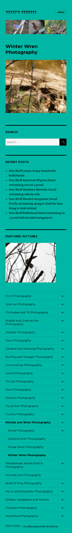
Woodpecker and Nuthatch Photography (24, 465)
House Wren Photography (25, 447)
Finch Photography (18, 296)
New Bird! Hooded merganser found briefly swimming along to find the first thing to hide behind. (36, 203)
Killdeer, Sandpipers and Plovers (27, 499)
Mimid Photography (21, 430)
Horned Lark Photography (23, 475)
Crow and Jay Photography (24, 365)
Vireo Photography (18, 340)
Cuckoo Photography (20, 414)
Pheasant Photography (21, 507)
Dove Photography (18, 389)
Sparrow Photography (20, 304)
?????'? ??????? (21, 12)
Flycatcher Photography (22, 406)
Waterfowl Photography (22, 516)
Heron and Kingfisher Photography (29, 491)
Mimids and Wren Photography (28, 422)
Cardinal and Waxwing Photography (30, 348)
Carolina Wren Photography (27, 438)
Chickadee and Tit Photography (27, 312)
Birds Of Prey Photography (24, 483)
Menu (61, 12)
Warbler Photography (20, 332)
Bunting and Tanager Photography (29, 357)
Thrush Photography (20, 381)
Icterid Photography (19, 373)
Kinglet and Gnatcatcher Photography (22, 322)
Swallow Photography (20, 397)
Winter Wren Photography (27, 455)
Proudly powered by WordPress (40, 526)
